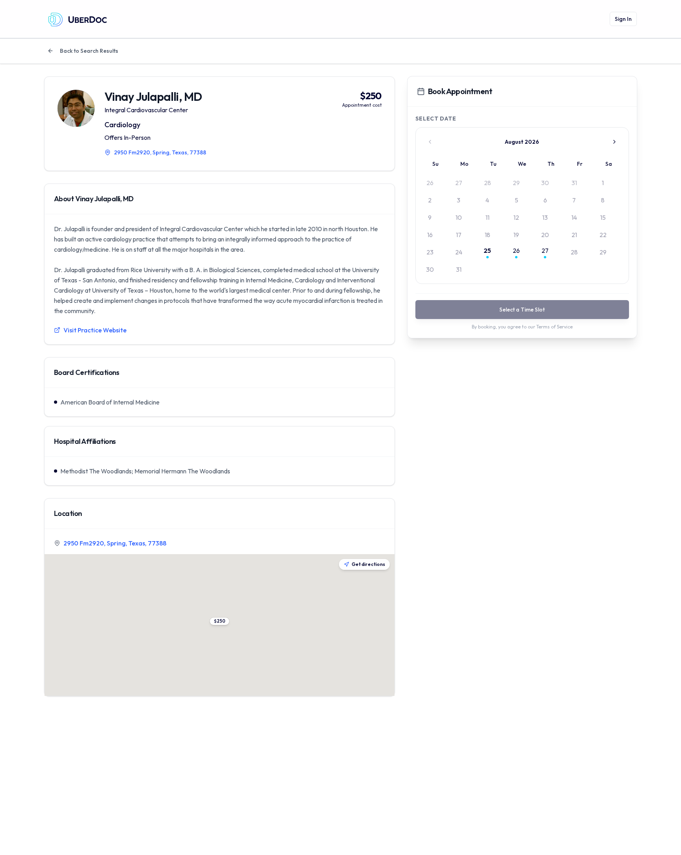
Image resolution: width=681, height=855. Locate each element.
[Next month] (614, 142)
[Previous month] (430, 142)
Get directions (368, 564)
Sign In (623, 18)
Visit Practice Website (95, 330)
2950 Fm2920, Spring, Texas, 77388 (114, 543)
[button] (219, 621)
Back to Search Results (89, 50)
